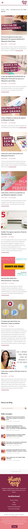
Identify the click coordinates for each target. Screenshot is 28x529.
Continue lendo (19, 50)
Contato (14, 504)
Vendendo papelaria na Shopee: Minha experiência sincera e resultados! (15, 435)
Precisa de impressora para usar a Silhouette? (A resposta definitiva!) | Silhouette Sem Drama (13, 39)
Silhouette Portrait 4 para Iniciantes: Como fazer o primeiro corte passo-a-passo (15, 418)
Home (2, 9)
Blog (7, 9)
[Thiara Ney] (18, 2)
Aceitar (14, 526)
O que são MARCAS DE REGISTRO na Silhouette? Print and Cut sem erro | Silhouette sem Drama (13, 79)
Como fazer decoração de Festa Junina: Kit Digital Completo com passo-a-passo (16, 450)
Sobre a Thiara (14, 500)
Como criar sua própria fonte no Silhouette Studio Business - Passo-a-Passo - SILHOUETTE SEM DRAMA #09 (16, 427)
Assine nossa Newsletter (14, 506)
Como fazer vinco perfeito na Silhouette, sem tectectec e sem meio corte (16, 442)
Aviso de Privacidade (14, 508)
